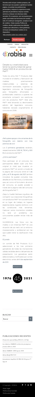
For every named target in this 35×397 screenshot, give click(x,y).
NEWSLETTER (24, 44)
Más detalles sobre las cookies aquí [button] (15, 34)
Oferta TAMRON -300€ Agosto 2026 (13, 351)
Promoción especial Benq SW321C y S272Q (15, 340)
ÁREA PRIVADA (22, 47)
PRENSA (17, 44)
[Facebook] (25, 384)
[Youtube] (28, 384)
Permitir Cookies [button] (18, 39)
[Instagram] (31, 384)
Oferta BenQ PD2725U (9, 355)
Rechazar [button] (7, 39)
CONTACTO (13, 47)
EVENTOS (10, 44)
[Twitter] (22, 384)
